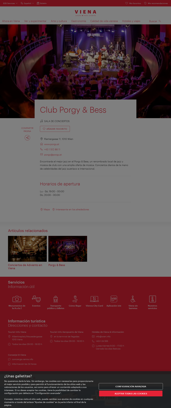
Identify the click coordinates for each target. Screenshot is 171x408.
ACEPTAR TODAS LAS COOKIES (131, 393)
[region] (85, 389)
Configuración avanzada (130, 386)
